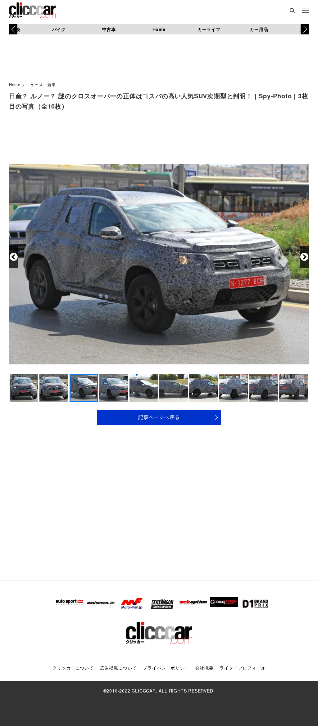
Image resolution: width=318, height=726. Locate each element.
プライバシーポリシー (166, 668)
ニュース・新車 (41, 84)
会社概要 (204, 668)
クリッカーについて (73, 668)
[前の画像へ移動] (13, 257)
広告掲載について (118, 668)
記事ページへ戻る (159, 417)
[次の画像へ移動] (304, 257)
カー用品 (259, 29)
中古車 (109, 29)
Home (159, 29)
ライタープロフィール (243, 668)
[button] (305, 29)
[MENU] (305, 11)
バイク (59, 29)
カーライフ (209, 29)
